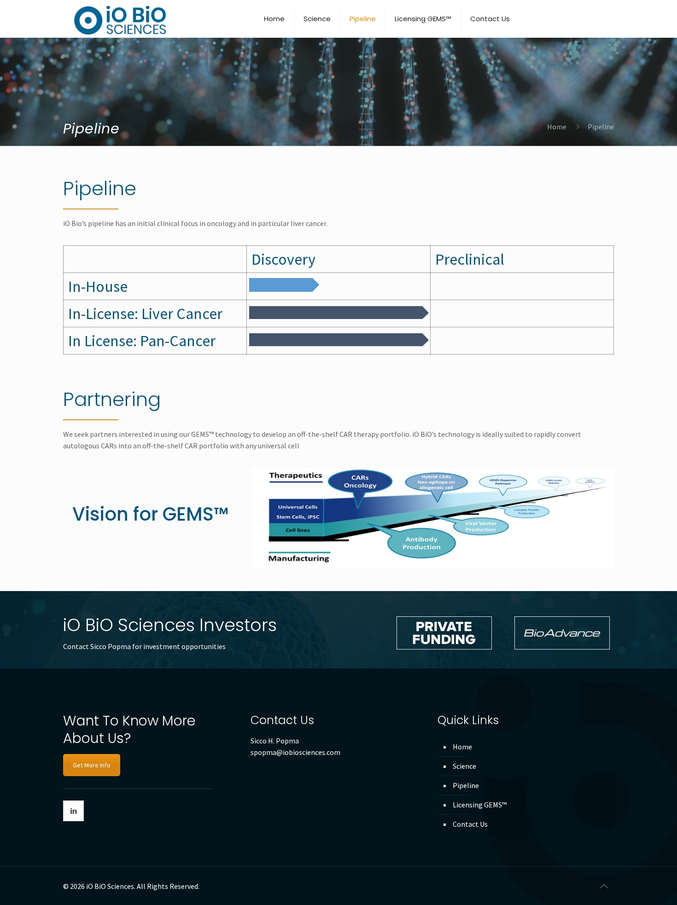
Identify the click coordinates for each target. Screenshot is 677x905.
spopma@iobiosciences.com (295, 752)
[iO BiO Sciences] (119, 18)
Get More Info (92, 765)
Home (556, 126)
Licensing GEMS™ (480, 804)
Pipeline (466, 785)
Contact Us (470, 824)
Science (464, 766)
